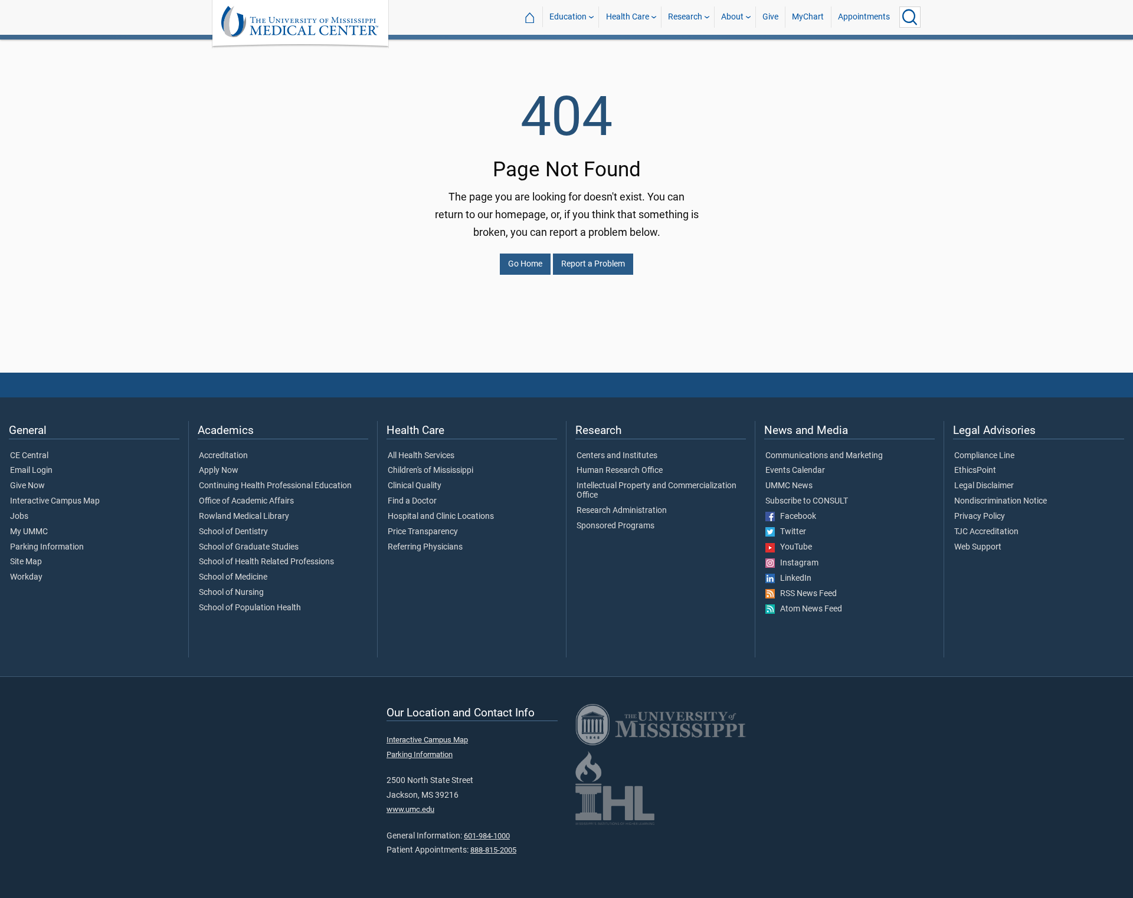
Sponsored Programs (615, 526)
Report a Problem (593, 264)
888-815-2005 (493, 850)
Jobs (19, 516)
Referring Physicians (425, 547)
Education (568, 17)
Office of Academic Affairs (246, 501)
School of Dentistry (233, 532)
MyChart (808, 17)
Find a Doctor (412, 501)
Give (770, 17)
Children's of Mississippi (430, 470)
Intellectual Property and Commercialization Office (656, 490)
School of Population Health (250, 608)
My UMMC (29, 532)
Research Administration (622, 510)
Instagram (796, 563)
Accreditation (223, 455)
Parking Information (47, 547)
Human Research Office (620, 470)
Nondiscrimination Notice (1000, 501)
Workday (26, 577)
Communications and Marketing (824, 455)
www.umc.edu (410, 809)
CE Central (29, 455)
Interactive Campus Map (55, 501)
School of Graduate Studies (249, 547)
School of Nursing (231, 592)
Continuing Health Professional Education (275, 486)
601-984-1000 (487, 835)
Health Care (627, 17)
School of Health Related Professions (266, 562)
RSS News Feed (806, 593)
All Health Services (421, 455)
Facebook (795, 516)
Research (685, 17)
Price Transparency (423, 532)
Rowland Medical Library (244, 516)
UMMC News (789, 486)
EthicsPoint (975, 470)
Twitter (790, 532)
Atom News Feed (808, 609)
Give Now (27, 486)
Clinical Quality (414, 486)
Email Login (31, 470)
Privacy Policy (979, 516)
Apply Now (218, 470)
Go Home (525, 264)
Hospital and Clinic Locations (441, 516)
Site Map (26, 562)
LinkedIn (793, 578)
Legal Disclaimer (984, 486)
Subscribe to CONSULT (806, 501)
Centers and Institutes (617, 455)
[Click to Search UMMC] (910, 17)
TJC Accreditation (986, 532)
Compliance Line (984, 455)
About (732, 17)
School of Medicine (233, 577)
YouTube (793, 547)
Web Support (977, 547)
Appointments (864, 17)
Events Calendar (795, 470)
